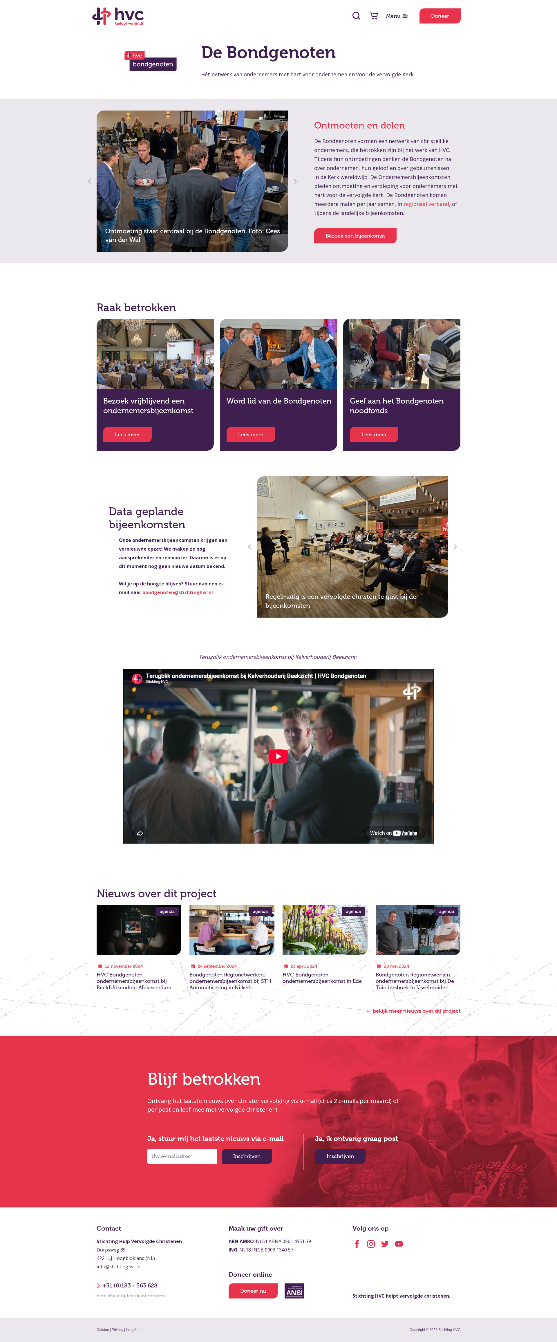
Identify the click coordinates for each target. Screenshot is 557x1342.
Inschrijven (247, 1156)
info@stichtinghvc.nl (118, 1266)
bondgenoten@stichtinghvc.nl (177, 592)
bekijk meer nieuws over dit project (417, 1011)
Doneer (440, 16)
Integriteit (133, 1330)
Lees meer (127, 434)
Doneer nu (253, 1291)
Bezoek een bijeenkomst (355, 236)
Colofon (103, 1330)
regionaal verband (426, 203)
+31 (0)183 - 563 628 (130, 1286)
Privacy (117, 1330)
